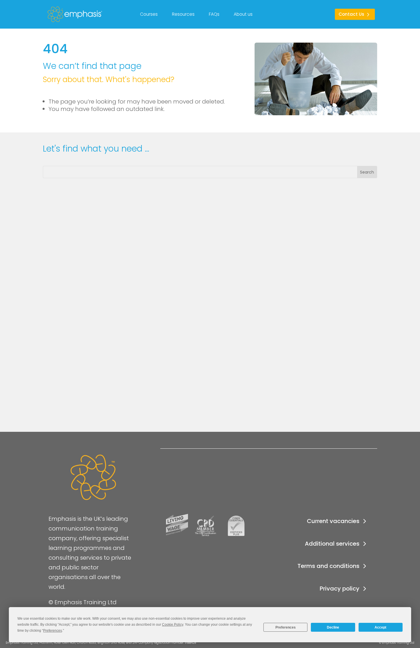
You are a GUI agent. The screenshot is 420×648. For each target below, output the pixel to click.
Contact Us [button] (351, 14)
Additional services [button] (332, 544)
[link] (51, 14)
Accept (380, 627)
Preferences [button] (52, 631)
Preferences (285, 627)
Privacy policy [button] (339, 589)
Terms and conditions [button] (328, 566)
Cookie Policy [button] (172, 625)
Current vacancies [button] (333, 521)
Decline (333, 627)
